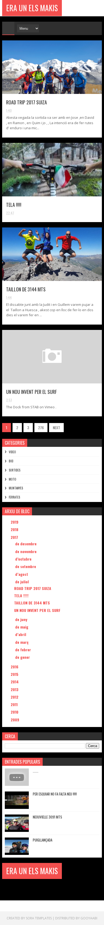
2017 (15, 537)
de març (22, 642)
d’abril (21, 634)
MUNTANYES (16, 488)
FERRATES (14, 497)
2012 (15, 697)
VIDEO (12, 452)
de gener (23, 657)
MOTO (12, 479)
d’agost (22, 574)
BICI (11, 461)
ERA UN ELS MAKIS (32, 7)
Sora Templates (39, 918)
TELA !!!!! (13, 204)
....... (35, 771)
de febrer (23, 649)
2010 (15, 712)
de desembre (26, 543)
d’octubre (24, 559)
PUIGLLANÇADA (42, 840)
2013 (15, 689)
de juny (21, 619)
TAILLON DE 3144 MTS (26, 289)
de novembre (26, 551)
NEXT (56, 427)
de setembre (26, 566)
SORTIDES (14, 470)
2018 (15, 529)
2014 (15, 681)
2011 (15, 704)
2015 (15, 674)
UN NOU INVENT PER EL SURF (31, 391)
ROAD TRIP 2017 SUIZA (26, 102)
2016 (15, 666)
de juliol (22, 581)
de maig (22, 627)
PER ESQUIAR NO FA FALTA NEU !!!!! (55, 794)
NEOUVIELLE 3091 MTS (47, 817)
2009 (15, 719)
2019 (15, 522)
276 (41, 427)
